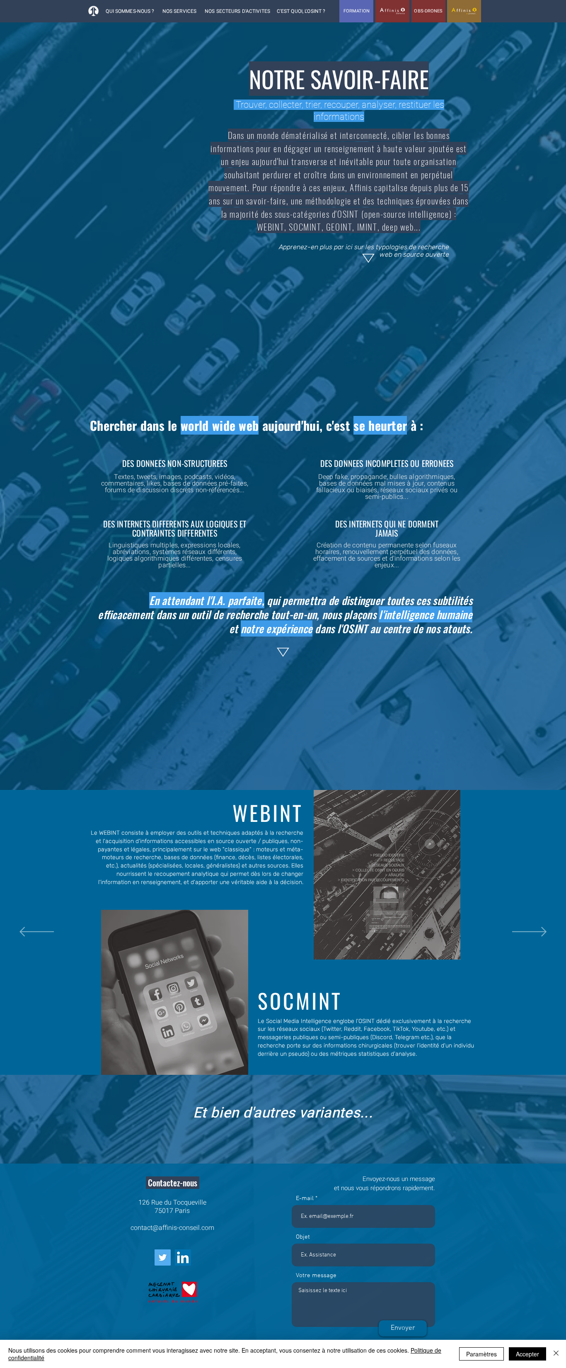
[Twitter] (163, 1257)
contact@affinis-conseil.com (172, 1228)
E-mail (305, 1198)
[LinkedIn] (183, 1257)
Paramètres (481, 1354)
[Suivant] (529, 932)
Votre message (316, 1276)
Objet (303, 1237)
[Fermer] (556, 1353)
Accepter (527, 1354)
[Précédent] (36, 932)
